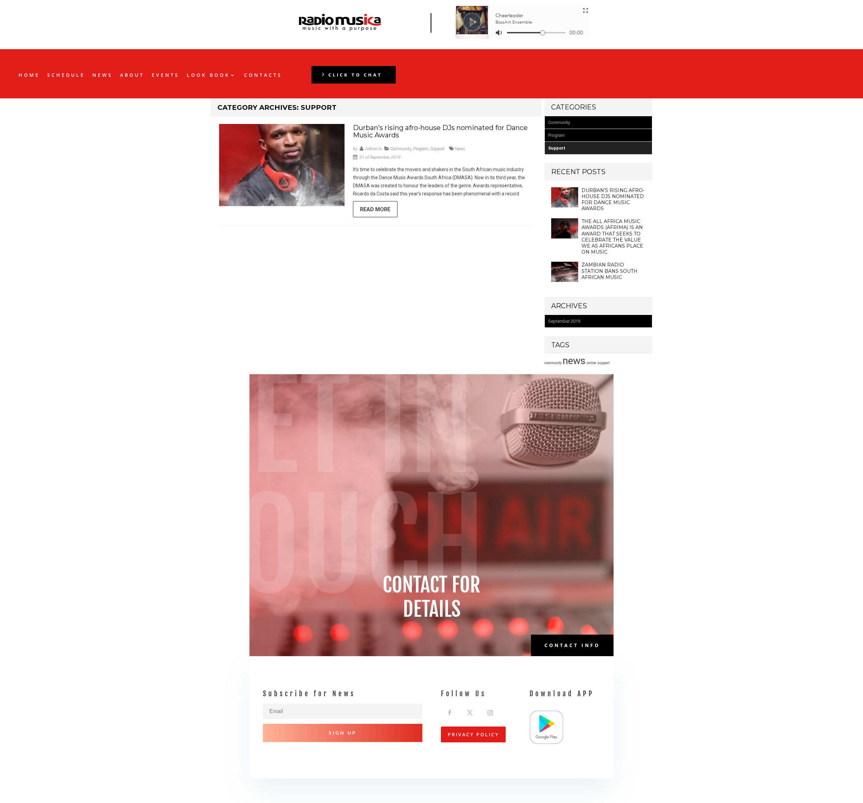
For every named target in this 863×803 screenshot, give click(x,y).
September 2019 (564, 321)
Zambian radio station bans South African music (609, 271)
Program (420, 149)
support (603, 363)
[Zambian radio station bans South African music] (564, 280)
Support (437, 149)
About (132, 75)
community (553, 363)
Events (165, 75)
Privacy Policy (473, 734)
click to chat (355, 75)
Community (400, 149)
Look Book (208, 75)
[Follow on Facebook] (449, 711)
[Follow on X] (470, 711)
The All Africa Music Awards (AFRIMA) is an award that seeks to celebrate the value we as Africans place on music (612, 236)
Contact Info (572, 645)
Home (29, 75)
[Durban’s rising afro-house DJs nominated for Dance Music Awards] (564, 205)
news (460, 149)
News (102, 75)
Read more (375, 209)
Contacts (263, 75)
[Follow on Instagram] (490, 711)
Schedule (66, 75)
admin (371, 149)
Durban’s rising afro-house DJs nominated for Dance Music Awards (440, 131)
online (591, 363)
